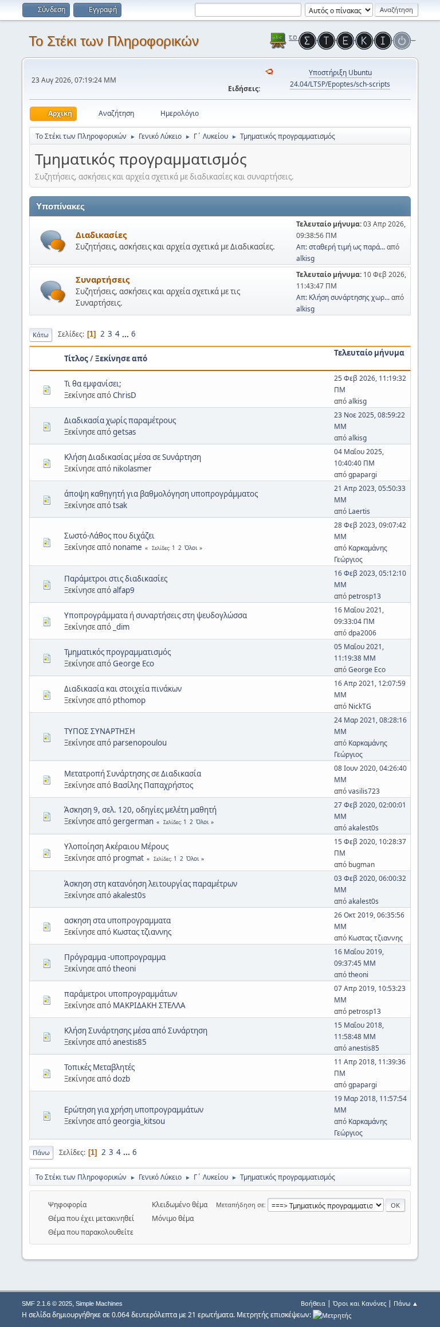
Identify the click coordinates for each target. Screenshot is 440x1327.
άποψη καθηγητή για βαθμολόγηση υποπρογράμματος (161, 494)
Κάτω (41, 334)
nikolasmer (132, 468)
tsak (120, 505)
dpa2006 (362, 633)
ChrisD (124, 395)
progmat (128, 858)
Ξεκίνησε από (121, 358)
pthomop (129, 700)
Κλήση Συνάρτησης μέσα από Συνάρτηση (135, 1030)
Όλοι (190, 548)
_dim (121, 627)
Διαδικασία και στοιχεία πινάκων (123, 689)
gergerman (133, 821)
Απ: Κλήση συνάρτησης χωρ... (343, 297)
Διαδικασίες (101, 234)
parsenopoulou (140, 742)
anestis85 (130, 1042)
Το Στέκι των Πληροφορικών (114, 41)
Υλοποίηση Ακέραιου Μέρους (116, 846)
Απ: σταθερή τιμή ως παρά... (340, 247)
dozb (121, 1079)
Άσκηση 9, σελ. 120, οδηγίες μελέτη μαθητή (140, 810)
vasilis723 (364, 791)
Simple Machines (99, 1303)
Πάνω (41, 1152)
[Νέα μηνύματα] (53, 241)
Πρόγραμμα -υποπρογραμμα (115, 957)
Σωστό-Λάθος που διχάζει (109, 535)
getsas (124, 432)
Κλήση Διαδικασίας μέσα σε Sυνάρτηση (132, 457)
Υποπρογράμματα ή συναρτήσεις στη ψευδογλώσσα (155, 615)
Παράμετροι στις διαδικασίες (115, 578)
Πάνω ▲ (406, 1303)
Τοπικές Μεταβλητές (99, 1067)
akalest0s (363, 828)
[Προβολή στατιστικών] (332, 1314)
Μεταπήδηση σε (240, 1204)
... (126, 334)
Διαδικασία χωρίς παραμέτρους (120, 420)
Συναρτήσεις (102, 279)
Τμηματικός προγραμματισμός (117, 652)
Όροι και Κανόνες (359, 1303)
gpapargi (362, 474)
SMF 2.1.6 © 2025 (47, 1303)
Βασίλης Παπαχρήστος (153, 785)
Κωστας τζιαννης (142, 932)
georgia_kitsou (139, 1121)
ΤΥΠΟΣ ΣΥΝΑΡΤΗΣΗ (99, 731)
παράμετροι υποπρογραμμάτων (120, 994)
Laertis (359, 511)
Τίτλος (76, 358)
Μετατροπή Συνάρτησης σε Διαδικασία (132, 773)
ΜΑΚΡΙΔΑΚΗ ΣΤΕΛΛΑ (149, 1005)
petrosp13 (364, 596)
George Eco (133, 663)
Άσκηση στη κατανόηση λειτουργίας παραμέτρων (150, 884)
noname (127, 547)
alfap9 (124, 590)
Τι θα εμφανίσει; (92, 383)
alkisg (305, 258)
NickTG (359, 706)
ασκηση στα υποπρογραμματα (117, 920)
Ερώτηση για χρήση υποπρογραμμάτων (133, 1109)
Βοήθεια (313, 1303)
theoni (124, 968)
